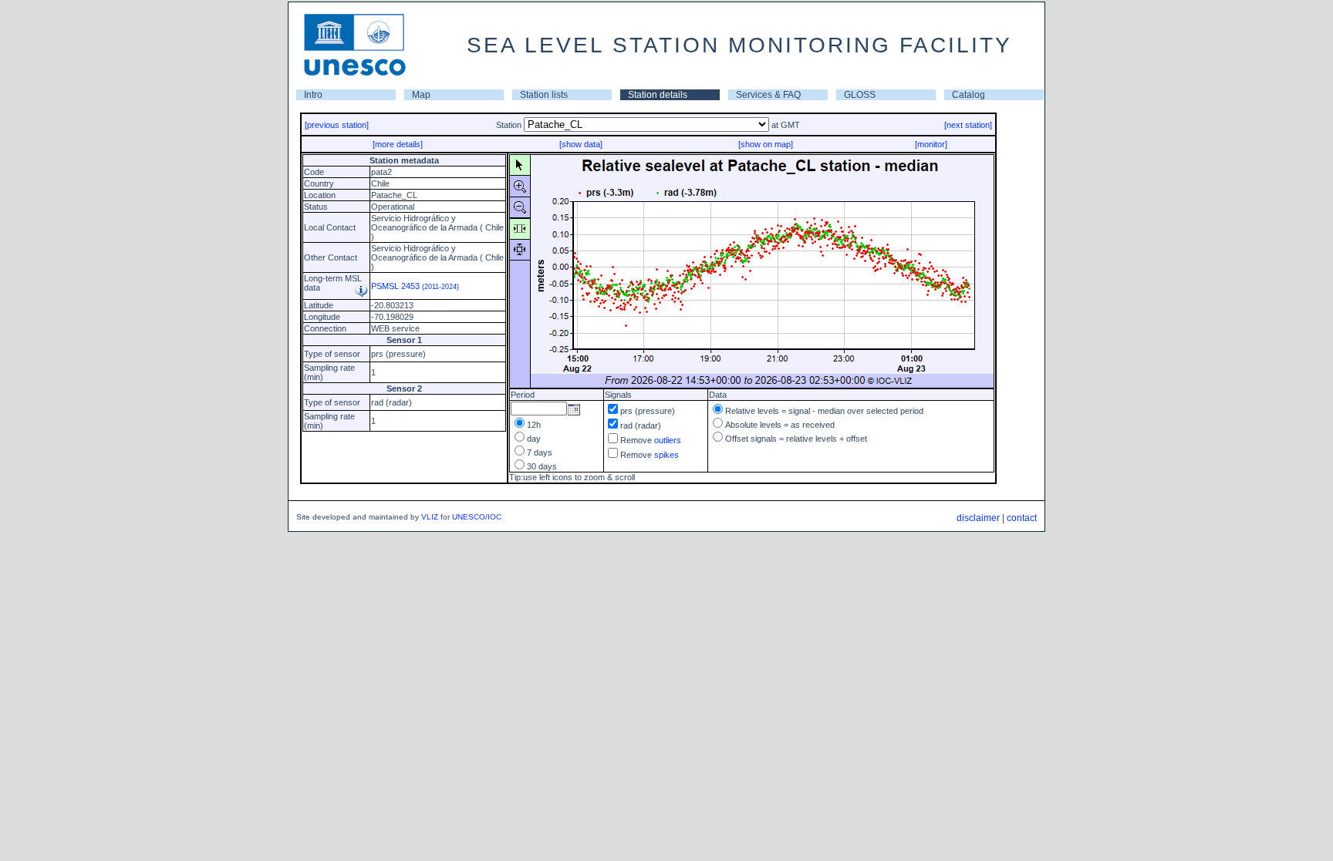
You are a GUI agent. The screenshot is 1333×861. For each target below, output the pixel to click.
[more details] (398, 144)
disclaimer (978, 518)
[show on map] (765, 144)
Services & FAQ (768, 94)
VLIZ (429, 517)
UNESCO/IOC (476, 517)
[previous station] (337, 124)
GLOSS (860, 94)
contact (1022, 518)
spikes (666, 454)
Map (421, 94)
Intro (313, 94)
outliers (667, 440)
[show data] (580, 144)
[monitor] (931, 144)
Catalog (968, 94)
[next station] (968, 124)
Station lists (544, 94)
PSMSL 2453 (415, 286)
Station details (657, 94)
